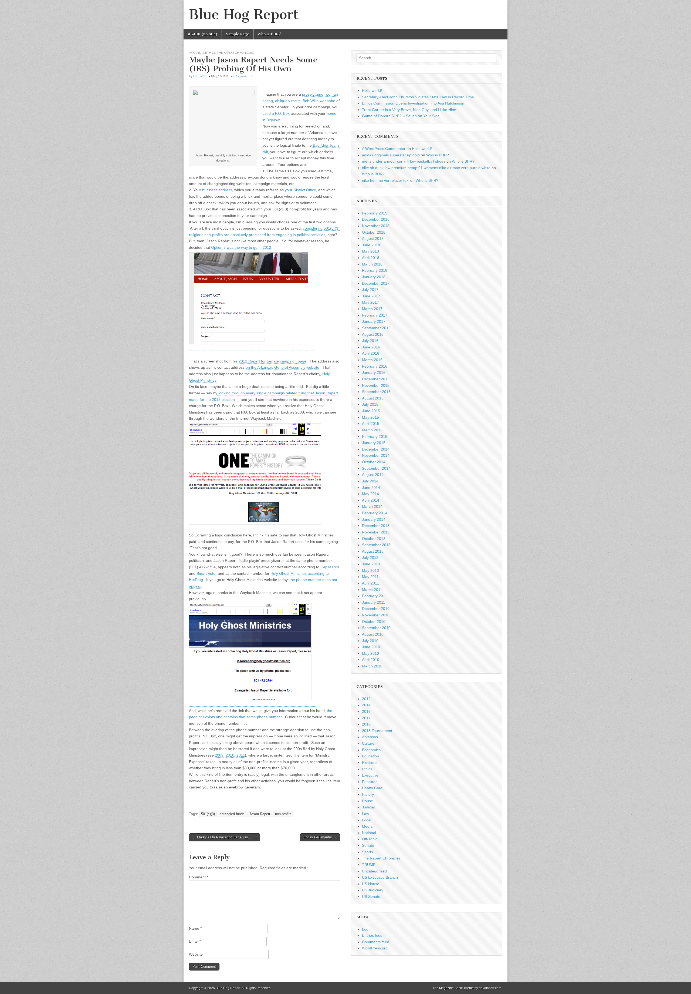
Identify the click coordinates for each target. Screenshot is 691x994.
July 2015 (370, 404)
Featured (370, 782)
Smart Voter (207, 573)
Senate (368, 845)
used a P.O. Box (276, 113)
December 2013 (375, 525)
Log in (367, 929)
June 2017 (371, 296)
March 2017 (372, 309)
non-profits (283, 814)
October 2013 (373, 538)
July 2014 (370, 481)
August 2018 (373, 238)
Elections (369, 762)
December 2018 (375, 219)
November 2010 (375, 615)
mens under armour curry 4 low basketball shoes (403, 161)
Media (367, 826)
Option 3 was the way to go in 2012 (241, 247)
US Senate (371, 896)
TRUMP (368, 864)
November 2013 (375, 532)
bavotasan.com (490, 988)
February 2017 (374, 315)
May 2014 (370, 494)
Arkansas (196, 52)
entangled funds (232, 814)
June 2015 (371, 411)
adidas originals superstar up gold (391, 155)
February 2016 (374, 366)
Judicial (368, 807)
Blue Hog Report (244, 14)
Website (196, 954)
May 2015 (370, 417)
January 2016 (373, 372)
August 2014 (373, 474)
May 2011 (370, 577)
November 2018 (375, 226)
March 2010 (372, 666)
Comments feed (375, 942)
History (368, 794)
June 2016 (371, 347)
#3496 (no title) (203, 34)
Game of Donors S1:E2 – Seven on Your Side (401, 116)
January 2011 (373, 602)
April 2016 (370, 353)
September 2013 (376, 545)
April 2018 (370, 258)
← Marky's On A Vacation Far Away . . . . (224, 837)
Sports (367, 852)
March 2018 (372, 264)
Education (370, 756)
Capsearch (329, 567)
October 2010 (373, 621)
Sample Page (237, 34)
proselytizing (312, 94)
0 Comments (242, 76)
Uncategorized (374, 871)
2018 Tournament (377, 730)
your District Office (300, 190)
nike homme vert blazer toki (385, 180)
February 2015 (374, 436)
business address (217, 190)
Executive (370, 775)
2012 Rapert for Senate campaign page (272, 361)
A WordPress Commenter (383, 148)
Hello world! (372, 90)
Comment (198, 877)
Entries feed (372, 935)
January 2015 (373, 443)
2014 (366, 705)
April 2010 (370, 659)
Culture (368, 743)
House (367, 801)
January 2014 (373, 519)
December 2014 (375, 449)
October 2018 (373, 232)
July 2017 (370, 289)
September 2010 (376, 628)
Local (366, 820)
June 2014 (371, 487)
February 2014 (374, 513)
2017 (366, 718)
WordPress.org (375, 948)
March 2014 (372, 506)
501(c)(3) (208, 814)
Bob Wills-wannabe (319, 101)
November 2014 (375, 455)
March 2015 (372, 430)
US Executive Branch (380, 877)
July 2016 (370, 340)
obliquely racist (287, 101)
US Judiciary (372, 890)
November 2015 (375, 385)
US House (370, 884)
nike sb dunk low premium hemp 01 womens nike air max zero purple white (426, 168)
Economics (371, 750)
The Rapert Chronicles (235, 52)
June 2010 (371, 647)
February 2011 (374, 596)
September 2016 (376, 328)
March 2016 (372, 360)
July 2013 (370, 557)
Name (195, 928)
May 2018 (370, 251)
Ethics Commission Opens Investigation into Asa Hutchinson (413, 103)
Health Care (372, 788)
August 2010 (373, 634)
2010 (230, 755)
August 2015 (373, 398)
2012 (366, 699)
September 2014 (376, 468)
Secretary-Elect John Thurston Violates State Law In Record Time (418, 97)
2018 (366, 724)
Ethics (210, 52)
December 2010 (375, 608)
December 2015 (375, 379)
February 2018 (374, 270)
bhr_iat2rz (200, 76)
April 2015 (370, 423)
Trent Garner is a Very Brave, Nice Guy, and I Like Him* (409, 110)
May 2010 (370, 653)
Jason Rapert (259, 814)
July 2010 (370, 641)
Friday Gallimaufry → (320, 837)
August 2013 (373, 551)
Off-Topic (369, 839)
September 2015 (376, 391)
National (369, 833)
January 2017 (373, 321)
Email (195, 941)
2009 (219, 755)
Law (365, 813)
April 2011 (370, 583)
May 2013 (370, 570)
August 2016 (373, 334)
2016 (366, 711)
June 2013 (371, 564)
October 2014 (373, 462)
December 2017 (375, 283)
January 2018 (373, 277)
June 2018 (371, 245)
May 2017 (370, 302)
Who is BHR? (269, 34)
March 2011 (372, 589)
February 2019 (374, 213)
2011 (240, 755)
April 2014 (370, 500)
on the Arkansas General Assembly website (282, 367)
